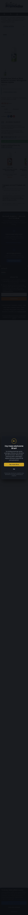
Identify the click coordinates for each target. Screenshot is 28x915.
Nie (14, 469)
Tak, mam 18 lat (14, 464)
